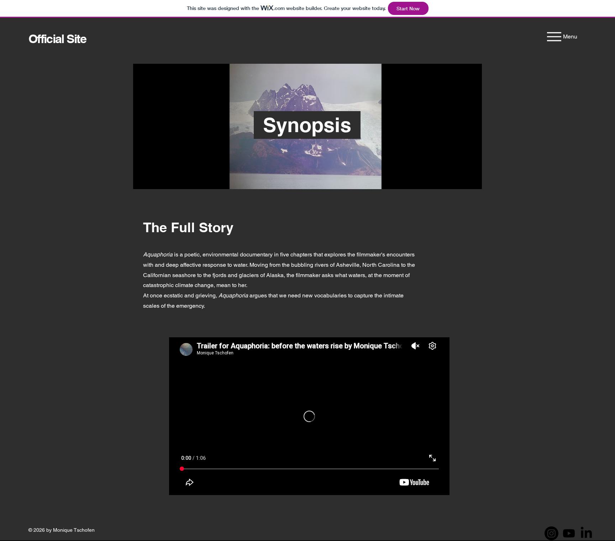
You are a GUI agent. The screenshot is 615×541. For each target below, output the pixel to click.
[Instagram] (551, 533)
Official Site (57, 38)
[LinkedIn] (586, 533)
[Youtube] (569, 533)
